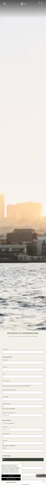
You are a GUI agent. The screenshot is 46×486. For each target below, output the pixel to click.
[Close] (20, 463)
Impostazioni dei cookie (11, 482)
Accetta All (11, 475)
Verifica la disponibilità (23, 484)
